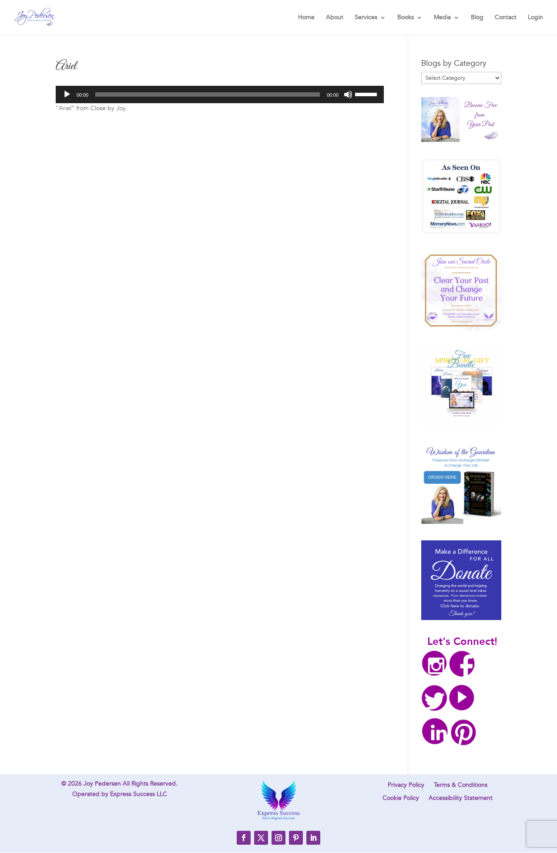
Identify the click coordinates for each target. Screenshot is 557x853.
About (334, 17)
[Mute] (348, 94)
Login (535, 17)
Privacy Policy (406, 785)
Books (405, 17)
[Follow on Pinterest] (296, 838)
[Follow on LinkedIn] (313, 838)
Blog (477, 17)
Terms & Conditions (460, 785)
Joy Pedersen (102, 783)
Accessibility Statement (461, 798)
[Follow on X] (261, 838)
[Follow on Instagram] (278, 838)
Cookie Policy (401, 798)
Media (442, 17)
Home (306, 17)
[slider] (367, 93)
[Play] (67, 94)
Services (366, 17)
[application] (220, 94)
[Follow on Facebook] (244, 838)
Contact (506, 17)
